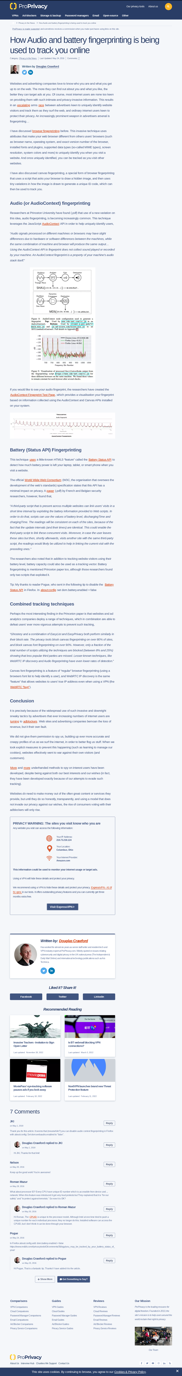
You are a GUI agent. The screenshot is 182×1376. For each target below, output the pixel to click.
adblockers (30, 721)
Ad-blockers (29, 15)
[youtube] (153, 1363)
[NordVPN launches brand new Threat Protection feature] (90, 1080)
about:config (48, 590)
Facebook (26, 996)
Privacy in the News (26, 23)
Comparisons (18, 1301)
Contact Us (63, 1363)
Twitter (62, 996)
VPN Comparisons (19, 1307)
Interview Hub (27, 1363)
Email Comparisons (19, 1320)
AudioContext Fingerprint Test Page (32, 394)
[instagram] (158, 1363)
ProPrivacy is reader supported (26, 29)
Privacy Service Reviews (104, 1328)
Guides (56, 1301)
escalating (23, 105)
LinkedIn (99, 996)
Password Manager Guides (64, 1315)
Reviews (98, 1301)
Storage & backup (50, 15)
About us (153, 6)
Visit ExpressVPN (61, 906)
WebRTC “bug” (19, 687)
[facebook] (141, 1363)
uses (33, 459)
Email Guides (58, 1320)
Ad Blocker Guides (60, 1324)
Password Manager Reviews (106, 1315)
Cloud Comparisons (19, 1311)
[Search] (168, 6)
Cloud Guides (58, 1311)
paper (50, 490)
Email (96, 15)
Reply (109, 1123)
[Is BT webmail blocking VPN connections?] (90, 1036)
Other (125, 15)
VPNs (15, 15)
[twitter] (24, 72)
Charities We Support (46, 1363)
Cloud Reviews (100, 1311)
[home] (13, 23)
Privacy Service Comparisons (23, 1328)
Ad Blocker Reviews (102, 1324)
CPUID (33, 1217)
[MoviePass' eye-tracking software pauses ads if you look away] (35, 1080)
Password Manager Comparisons (25, 1315)
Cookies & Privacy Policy (130, 1371)
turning (14, 721)
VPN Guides (58, 1307)
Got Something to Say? (75, 1279)
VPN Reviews (99, 1307)
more (27, 767)
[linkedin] (30, 72)
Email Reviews (100, 1320)
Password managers (77, 15)
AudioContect (50, 223)
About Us (14, 1363)
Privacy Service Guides (62, 1328)
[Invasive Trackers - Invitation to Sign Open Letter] (35, 1036)
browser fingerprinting (45, 131)
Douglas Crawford (47, 66)
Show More (46, 1279)
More (13, 767)
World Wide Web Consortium (43, 480)
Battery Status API (100, 459)
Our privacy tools (135, 6)
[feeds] (170, 1363)
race (41, 105)
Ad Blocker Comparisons (21, 1324)
